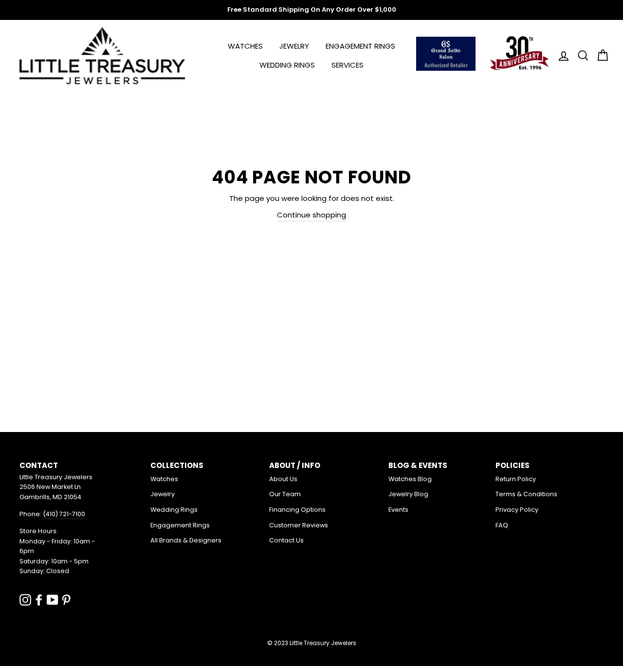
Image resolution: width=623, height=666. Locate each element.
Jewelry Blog (408, 494)
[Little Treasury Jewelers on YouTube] (52, 600)
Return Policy (515, 479)
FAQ (501, 525)
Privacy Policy (516, 509)
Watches (245, 46)
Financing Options (297, 509)
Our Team (285, 494)
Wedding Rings (287, 65)
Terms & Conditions (526, 494)
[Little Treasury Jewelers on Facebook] (39, 600)
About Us (283, 479)
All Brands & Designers (185, 540)
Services (347, 65)
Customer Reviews (298, 525)
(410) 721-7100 (64, 514)
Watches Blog (410, 479)
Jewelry (294, 46)
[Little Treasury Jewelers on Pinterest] (66, 600)
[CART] (599, 55)
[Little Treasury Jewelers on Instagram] (25, 600)
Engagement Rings (360, 46)
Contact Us (286, 540)
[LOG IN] (560, 55)
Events (398, 509)
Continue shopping (311, 215)
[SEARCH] (580, 55)
